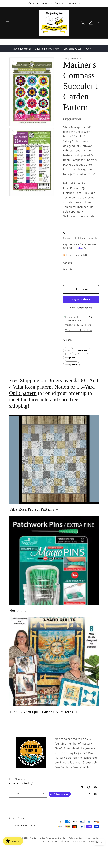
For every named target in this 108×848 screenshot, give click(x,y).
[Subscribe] (43, 793)
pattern (68, 350)
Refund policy (75, 838)
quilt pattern (83, 350)
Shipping (67, 238)
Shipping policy (68, 841)
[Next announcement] (102, 3)
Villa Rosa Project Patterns (31, 509)
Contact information (89, 841)
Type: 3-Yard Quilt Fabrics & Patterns (41, 712)
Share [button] (69, 339)
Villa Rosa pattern (32, 387)
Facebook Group (80, 762)
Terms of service (49, 841)
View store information (78, 330)
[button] (8, 23)
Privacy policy (92, 838)
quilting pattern (71, 365)
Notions (15, 610)
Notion (61, 387)
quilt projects (70, 358)
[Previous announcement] (6, 3)
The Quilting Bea (37, 838)
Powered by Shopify (55, 838)
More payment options (81, 307)
